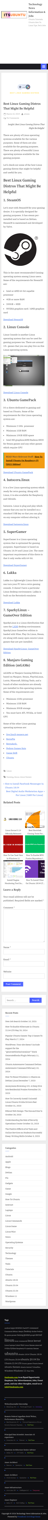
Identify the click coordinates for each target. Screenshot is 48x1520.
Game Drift (11, 753)
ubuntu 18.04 (11, 1279)
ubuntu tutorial (26, 1367)
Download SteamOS (13, 319)
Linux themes (30, 1345)
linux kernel (34, 1340)
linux (16, 777)
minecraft (38, 1345)
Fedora (39, 1331)
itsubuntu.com (11, 1377)
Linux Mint (10, 1231)
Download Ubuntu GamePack (18, 472)
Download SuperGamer (15, 565)
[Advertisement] (24, 43)
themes (36, 1348)
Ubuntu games (27, 1363)
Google (8, 1194)
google (32, 1335)
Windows (9, 1370)
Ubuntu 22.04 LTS (13, 1363)
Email (7, 959)
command (33, 1328)
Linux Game (11, 1226)
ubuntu (11, 1353)
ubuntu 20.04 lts (30, 1359)
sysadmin (29, 1348)
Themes (9, 1258)
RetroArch (12, 743)
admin (27, 114)
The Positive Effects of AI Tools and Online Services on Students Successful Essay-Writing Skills (23, 1132)
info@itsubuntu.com (14, 1387)
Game (8, 1188)
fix (6, 1335)
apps (13, 1328)
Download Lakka (11, 602)
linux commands (20, 1341)
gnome (26, 1334)
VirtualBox (36, 1367)
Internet (9, 1204)
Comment (9, 907)
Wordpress (10, 1301)
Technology (10, 1253)
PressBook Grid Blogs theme (28, 1517)
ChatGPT (25, 1328)
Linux (9, 771)
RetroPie (10, 739)
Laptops (9, 1210)
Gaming (10, 777)
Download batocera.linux (16, 524)
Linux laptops (10, 1345)
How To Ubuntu (12, 1199)
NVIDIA (7, 1348)
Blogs (7, 1167)
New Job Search (12, 1021)
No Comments (13, 118)
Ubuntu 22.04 (11, 1290)
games (13, 1335)
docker (34, 1331)
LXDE (15, 626)
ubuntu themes (12, 1366)
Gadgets (9, 1183)
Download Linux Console (15, 392)
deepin (20, 1331)
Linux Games (25, 777)
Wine (28, 1371)
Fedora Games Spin (16, 748)
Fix (6, 1177)
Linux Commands (13, 1220)
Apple (8, 1161)
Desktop (27, 1331)
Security (9, 1247)
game (9, 1335)
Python (13, 1348)
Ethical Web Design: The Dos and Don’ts (23, 1111)
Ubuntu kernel (37, 1363)
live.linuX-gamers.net (17, 734)
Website (7, 971)
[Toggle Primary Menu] (44, 66)
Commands (8, 1331)
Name (7, 947)
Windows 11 (11, 1296)
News (8, 1237)
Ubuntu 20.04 (11, 1285)
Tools (7, 1263)
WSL (32, 1371)
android (8, 1328)
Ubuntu (10, 757)
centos (18, 1327)
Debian (8, 1172)
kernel (39, 1334)
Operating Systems (14, 1242)
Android (9, 1156)
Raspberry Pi (21, 1348)
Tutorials (9, 1269)
